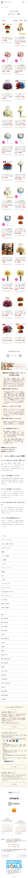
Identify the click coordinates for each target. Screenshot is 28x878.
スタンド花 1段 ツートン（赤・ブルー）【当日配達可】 (7, 176)
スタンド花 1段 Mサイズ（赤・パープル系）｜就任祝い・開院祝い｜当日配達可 (7, 313)
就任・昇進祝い (4, 626)
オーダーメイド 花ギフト (6, 539)
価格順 (20, 20)
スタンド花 (6, 7)
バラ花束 (3, 579)
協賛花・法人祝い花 (5, 603)
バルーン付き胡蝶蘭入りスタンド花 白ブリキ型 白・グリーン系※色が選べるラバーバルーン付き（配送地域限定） (20, 203)
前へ (7, 355)
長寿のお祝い (4, 675)
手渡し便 (3, 687)
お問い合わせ (5, 855)
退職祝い (3, 650)
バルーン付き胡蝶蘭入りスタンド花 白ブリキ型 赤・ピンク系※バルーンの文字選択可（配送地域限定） (20, 40)
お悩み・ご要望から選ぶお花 (7, 543)
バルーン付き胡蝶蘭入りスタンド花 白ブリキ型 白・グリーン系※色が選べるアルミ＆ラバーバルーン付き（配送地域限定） (7, 231)
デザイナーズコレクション (6, 595)
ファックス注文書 (22, 855)
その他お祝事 (4, 679)
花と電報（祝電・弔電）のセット (8, 591)
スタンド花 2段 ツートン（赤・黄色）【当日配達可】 (7, 39)
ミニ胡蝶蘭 (3, 559)
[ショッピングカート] (23, 2)
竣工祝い (3, 634)
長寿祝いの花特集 (5, 607)
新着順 (25, 20)
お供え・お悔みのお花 (5, 683)
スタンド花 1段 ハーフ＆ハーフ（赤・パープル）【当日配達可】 (7, 339)
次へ (20, 355)
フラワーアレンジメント (6, 567)
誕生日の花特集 (4, 695)
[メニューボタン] (26, 2)
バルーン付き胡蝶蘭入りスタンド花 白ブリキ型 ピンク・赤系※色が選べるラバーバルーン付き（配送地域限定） (7, 68)
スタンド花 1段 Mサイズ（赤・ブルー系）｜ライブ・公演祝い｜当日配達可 (7, 96)
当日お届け (3, 699)
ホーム (2, 7)
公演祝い (3, 642)
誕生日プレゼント (5, 654)
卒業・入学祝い (4, 671)
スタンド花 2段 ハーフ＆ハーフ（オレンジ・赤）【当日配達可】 (20, 339)
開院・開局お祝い (5, 622)
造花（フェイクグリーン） (6, 587)
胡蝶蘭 (2, 552)
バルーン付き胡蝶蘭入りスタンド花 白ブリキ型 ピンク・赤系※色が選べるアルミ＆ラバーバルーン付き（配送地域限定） (20, 68)
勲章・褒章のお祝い (5, 638)
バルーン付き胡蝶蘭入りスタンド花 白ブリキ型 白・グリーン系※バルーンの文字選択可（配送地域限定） (7, 203)
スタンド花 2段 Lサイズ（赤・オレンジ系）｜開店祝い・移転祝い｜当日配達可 (20, 313)
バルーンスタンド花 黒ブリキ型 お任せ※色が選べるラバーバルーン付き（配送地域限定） (7, 286)
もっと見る (14, 726)
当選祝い (3, 646)
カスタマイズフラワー (5, 547)
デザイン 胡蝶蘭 (5, 555)
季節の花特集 (4, 691)
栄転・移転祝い (4, 630)
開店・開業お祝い (5, 618)
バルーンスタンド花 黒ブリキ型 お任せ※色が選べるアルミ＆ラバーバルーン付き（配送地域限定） (20, 286)
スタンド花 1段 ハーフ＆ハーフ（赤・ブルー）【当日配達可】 (20, 95)
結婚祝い (3, 667)
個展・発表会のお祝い (5, 658)
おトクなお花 (4, 599)
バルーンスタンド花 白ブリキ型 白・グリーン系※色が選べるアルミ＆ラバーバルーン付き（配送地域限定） (20, 149)
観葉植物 (3, 571)
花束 (2, 575)
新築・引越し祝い (5, 662)
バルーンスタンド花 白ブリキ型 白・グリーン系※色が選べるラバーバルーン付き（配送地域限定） (7, 149)
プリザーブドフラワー (5, 583)
